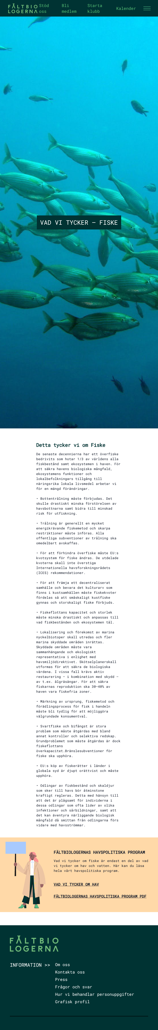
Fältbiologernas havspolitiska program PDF (100, 896)
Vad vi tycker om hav (76, 884)
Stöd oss (44, 8)
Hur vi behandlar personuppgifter (94, 994)
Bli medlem (69, 8)
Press (61, 979)
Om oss (62, 964)
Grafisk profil (72, 1001)
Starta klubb (94, 8)
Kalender (126, 8)
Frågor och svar (73, 986)
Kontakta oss (70, 972)
